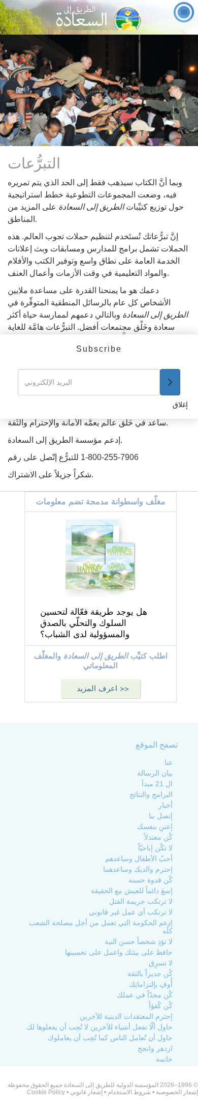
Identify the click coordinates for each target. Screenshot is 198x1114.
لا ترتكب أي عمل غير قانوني (131, 912)
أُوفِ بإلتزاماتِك (151, 984)
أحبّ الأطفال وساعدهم (139, 858)
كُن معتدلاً (158, 837)
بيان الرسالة (155, 773)
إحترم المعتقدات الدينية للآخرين (126, 1016)
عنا (168, 762)
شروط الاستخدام (129, 1092)
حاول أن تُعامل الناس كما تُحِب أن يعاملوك (110, 1038)
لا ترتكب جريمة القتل (141, 901)
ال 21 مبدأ (157, 784)
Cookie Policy (46, 1092)
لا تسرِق (161, 963)
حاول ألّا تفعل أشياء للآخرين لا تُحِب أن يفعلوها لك (99, 1027)
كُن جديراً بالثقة (150, 973)
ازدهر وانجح (155, 1048)
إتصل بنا (161, 816)
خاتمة (164, 1059)
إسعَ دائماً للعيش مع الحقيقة (132, 891)
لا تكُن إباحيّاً (155, 848)
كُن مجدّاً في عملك (145, 995)
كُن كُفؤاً (161, 1006)
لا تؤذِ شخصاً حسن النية (139, 941)
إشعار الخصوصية (176, 1092)
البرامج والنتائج (151, 794)
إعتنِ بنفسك (155, 826)
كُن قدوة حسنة (150, 880)
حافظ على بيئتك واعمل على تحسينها (119, 952)
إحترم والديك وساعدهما (138, 869)
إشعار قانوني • (84, 1092)
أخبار (165, 805)
